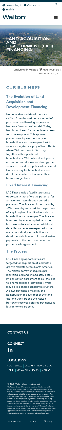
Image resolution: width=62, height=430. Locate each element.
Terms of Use (14, 421)
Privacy (32, 421)
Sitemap (48, 421)
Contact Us (33, 5)
